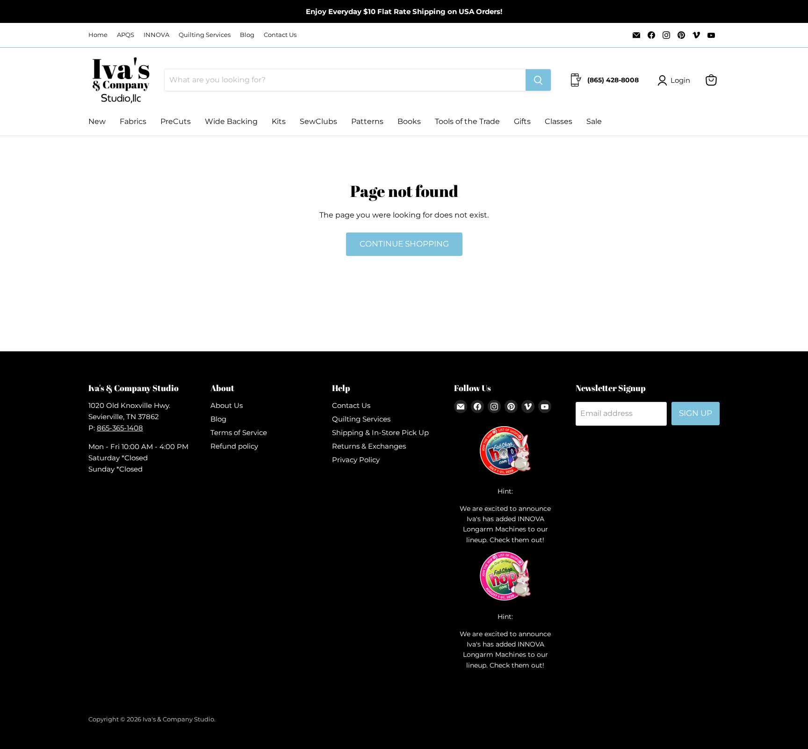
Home (98, 34)
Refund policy (234, 446)
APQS (125, 34)
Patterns (367, 121)
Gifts (522, 121)
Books (409, 121)
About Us (226, 405)
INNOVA (156, 34)
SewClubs (318, 121)
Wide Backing (231, 121)
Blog (247, 34)
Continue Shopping (404, 243)
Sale (594, 121)
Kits (279, 121)
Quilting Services (205, 34)
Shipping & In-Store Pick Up (380, 432)
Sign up (695, 413)
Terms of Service (238, 432)
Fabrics (133, 121)
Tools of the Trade (467, 121)
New (97, 121)
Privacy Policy (356, 459)
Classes (558, 121)
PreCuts (175, 121)
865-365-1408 (120, 427)
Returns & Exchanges (369, 446)
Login (680, 80)
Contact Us (280, 34)
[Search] (538, 80)
